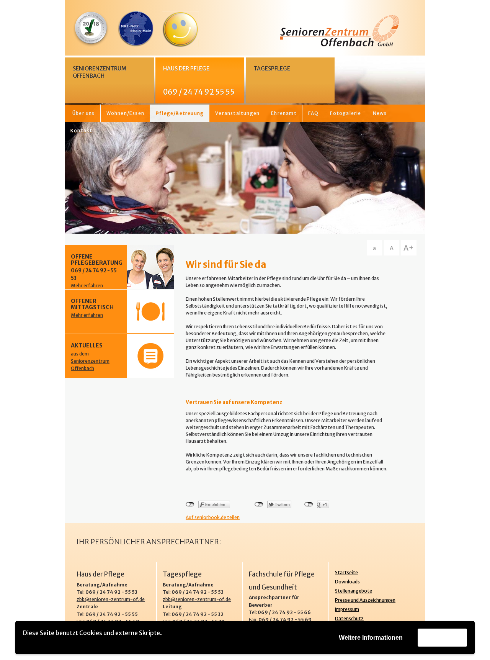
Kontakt (81, 130)
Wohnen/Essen (125, 113)
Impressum (347, 609)
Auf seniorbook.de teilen (213, 517)
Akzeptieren (442, 637)
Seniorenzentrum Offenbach (99, 72)
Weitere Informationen (371, 637)
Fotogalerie (345, 113)
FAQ (313, 113)
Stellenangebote (353, 591)
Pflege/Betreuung (180, 113)
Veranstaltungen (237, 113)
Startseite (346, 572)
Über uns (83, 113)
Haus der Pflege (199, 81)
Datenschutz (349, 618)
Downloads (347, 582)
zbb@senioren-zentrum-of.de (111, 599)
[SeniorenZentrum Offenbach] (245, 31)
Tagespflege (271, 68)
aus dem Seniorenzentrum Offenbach (90, 361)
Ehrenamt (284, 113)
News (380, 113)
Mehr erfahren (87, 285)
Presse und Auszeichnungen (365, 600)
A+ (408, 247)
